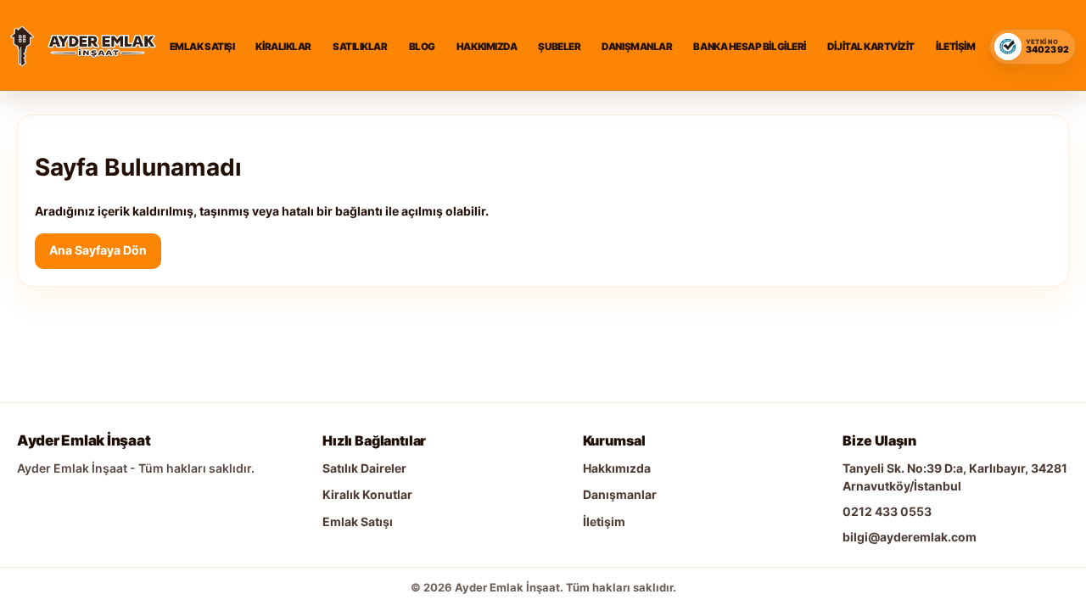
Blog (422, 47)
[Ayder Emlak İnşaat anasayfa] (22, 46)
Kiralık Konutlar (367, 494)
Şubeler (559, 47)
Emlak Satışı (202, 47)
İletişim (955, 47)
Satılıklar (360, 47)
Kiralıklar (283, 47)
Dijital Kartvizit (871, 47)
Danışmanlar (637, 47)
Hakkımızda (486, 47)
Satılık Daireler (364, 468)
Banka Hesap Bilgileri (749, 47)
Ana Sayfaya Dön (98, 250)
